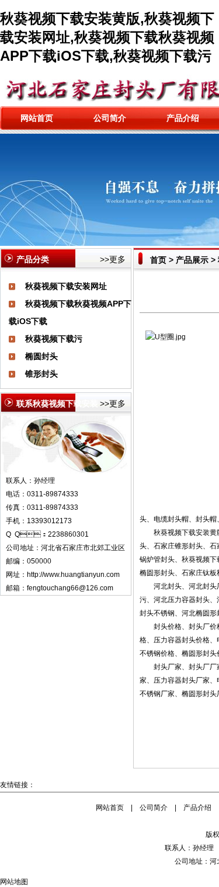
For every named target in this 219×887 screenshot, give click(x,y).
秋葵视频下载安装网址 (66, 286)
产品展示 (192, 260)
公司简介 (109, 118)
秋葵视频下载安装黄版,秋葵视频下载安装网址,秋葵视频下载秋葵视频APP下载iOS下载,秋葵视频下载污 (107, 37)
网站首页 (36, 118)
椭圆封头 (41, 356)
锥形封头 (41, 373)
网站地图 (14, 882)
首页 (158, 260)
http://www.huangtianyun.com (73, 575)
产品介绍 (182, 118)
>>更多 (113, 259)
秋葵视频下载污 (53, 338)
